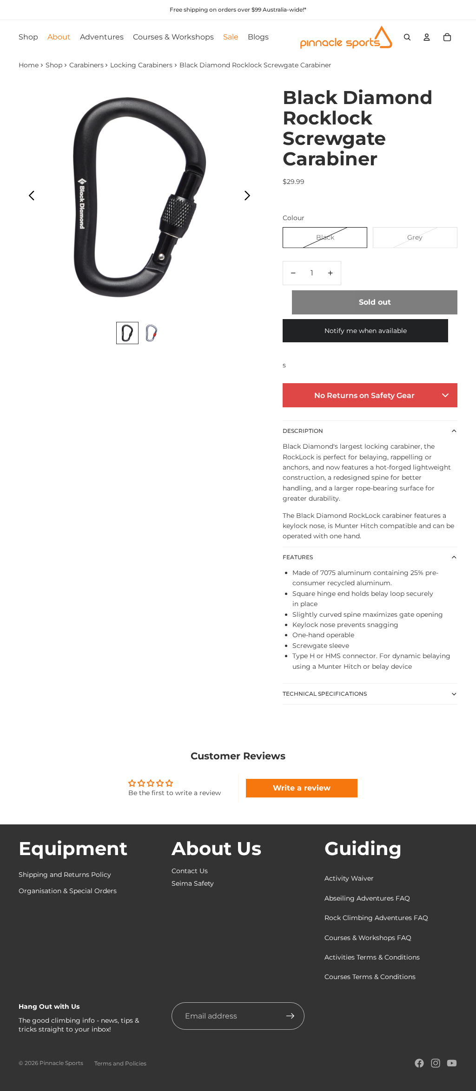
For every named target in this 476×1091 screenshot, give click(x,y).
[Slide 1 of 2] (127, 333)
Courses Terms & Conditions (370, 977)
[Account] (426, 37)
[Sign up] (290, 1016)
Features (298, 557)
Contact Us (190, 871)
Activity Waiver (349, 878)
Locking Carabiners (141, 65)
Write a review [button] (302, 788)
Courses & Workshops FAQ (367, 938)
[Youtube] (451, 1063)
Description (303, 430)
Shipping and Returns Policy (65, 874)
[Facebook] (419, 1063)
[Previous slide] (29, 197)
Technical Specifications (325, 693)
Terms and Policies (120, 1063)
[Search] (407, 37)
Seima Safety (193, 883)
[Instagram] (435, 1063)
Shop (54, 65)
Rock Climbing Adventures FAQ (376, 918)
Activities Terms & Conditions (372, 957)
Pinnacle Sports (61, 1062)
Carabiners (86, 65)
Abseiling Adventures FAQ (367, 898)
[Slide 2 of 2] (151, 333)
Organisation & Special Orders (68, 891)
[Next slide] (249, 197)
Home (29, 65)
